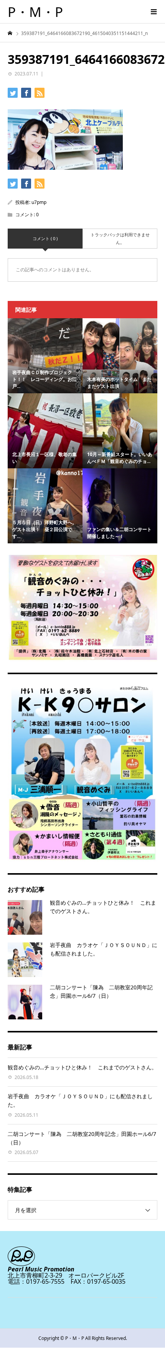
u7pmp (38, 202)
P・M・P (35, 12)
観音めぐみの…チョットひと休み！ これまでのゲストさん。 (82, 1067)
